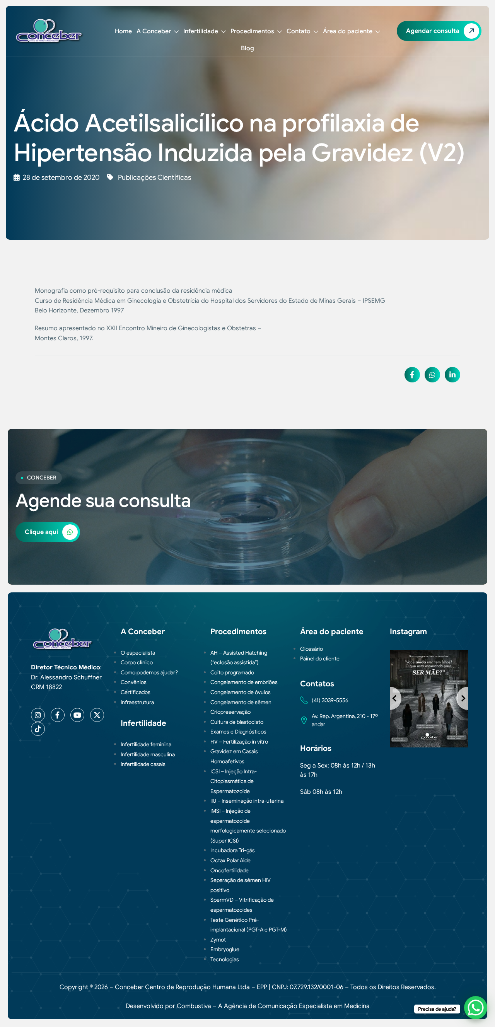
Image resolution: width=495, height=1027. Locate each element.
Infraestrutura (137, 702)
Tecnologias (224, 959)
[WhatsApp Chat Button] (475, 1007)
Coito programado (232, 672)
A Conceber (154, 31)
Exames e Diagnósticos (238, 731)
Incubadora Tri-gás (232, 850)
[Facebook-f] (58, 715)
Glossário (311, 648)
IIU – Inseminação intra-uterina (246, 800)
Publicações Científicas (154, 177)
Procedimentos (252, 31)
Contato (299, 31)
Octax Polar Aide (230, 860)
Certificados (135, 692)
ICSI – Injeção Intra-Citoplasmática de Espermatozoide (233, 781)
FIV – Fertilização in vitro (239, 741)
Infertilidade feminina (146, 744)
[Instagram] (38, 715)
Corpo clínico (137, 662)
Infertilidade (200, 31)
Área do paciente (347, 31)
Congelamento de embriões (244, 682)
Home (123, 31)
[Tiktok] (38, 729)
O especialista (138, 652)
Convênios (134, 682)
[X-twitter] (97, 715)
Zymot (218, 939)
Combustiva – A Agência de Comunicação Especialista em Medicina (273, 1006)
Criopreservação (230, 711)
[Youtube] (77, 715)
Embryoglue (224, 949)
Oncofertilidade (229, 870)
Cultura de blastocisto (236, 721)
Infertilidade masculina (148, 754)
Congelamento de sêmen (240, 702)
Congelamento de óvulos (240, 692)
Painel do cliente (320, 658)
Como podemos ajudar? (149, 672)
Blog (247, 48)
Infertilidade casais (143, 764)
